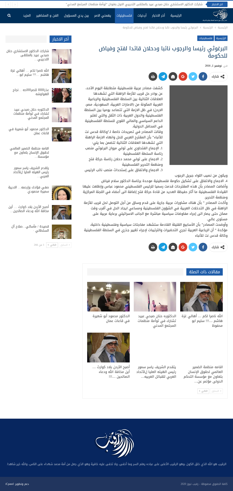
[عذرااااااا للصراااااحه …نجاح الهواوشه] (61, 95)
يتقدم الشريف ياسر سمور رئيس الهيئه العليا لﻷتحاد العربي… (31, 172)
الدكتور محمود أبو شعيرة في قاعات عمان (29, 131)
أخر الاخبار (158, 16)
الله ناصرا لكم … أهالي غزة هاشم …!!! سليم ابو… (29, 73)
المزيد (27, 16)
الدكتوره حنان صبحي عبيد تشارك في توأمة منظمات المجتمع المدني (31, 113)
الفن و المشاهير (47, 16)
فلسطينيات (124, 16)
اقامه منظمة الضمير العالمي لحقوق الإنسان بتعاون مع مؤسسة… (29, 152)
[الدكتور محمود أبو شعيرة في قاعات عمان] (108, 297)
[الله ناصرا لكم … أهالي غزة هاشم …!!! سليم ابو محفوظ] (201, 297)
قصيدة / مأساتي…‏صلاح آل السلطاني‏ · (30, 228)
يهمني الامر (102, 16)
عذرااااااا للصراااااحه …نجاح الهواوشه (31, 92)
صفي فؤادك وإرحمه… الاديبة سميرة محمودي (28, 189)
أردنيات (142, 16)
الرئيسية (176, 16)
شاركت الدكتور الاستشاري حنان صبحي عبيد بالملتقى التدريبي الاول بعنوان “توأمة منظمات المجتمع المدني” (134, 4)
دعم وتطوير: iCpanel (17, 483)
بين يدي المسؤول (76, 16)
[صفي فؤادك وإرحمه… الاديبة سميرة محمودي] (61, 192)
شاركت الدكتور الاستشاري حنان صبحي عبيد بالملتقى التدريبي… (27, 55)
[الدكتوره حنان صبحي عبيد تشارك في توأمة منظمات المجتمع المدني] (155, 297)
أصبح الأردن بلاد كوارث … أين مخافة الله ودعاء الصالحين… (28, 209)
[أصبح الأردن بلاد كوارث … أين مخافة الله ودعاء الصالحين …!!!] (108, 347)
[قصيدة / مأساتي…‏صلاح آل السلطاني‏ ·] (61, 232)
